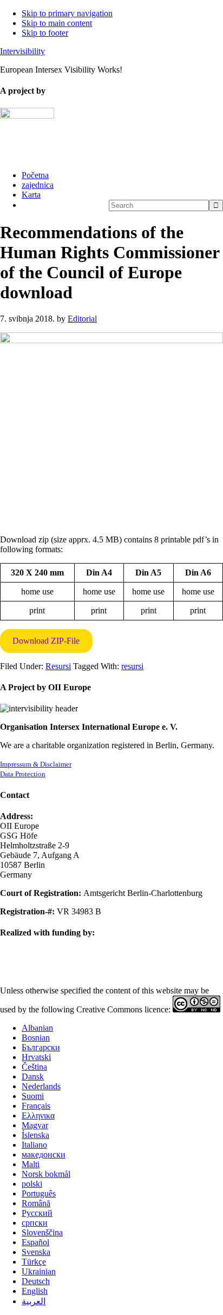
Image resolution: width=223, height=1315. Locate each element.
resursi (132, 666)
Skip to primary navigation (67, 13)
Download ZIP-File (46, 640)
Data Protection (22, 774)
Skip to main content (57, 23)
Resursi (58, 666)
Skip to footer (45, 32)
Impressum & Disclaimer (35, 764)
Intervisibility (22, 51)
